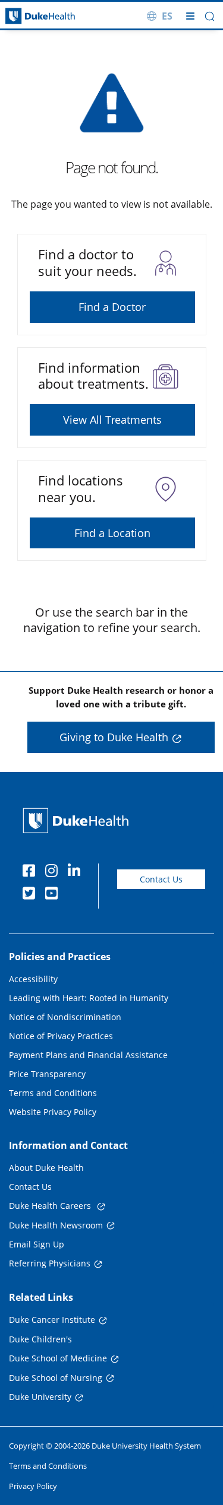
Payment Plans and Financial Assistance (88, 1055)
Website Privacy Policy (52, 1111)
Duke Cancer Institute (52, 1319)
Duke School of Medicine (58, 1358)
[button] (210, 16)
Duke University (40, 1396)
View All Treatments (112, 419)
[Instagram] (54, 872)
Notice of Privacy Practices (61, 1036)
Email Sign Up (36, 1244)
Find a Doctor (112, 307)
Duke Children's (40, 1339)
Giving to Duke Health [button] (113, 737)
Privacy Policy (33, 1486)
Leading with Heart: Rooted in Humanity (88, 998)
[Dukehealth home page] (28, 16)
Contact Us (161, 879)
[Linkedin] (77, 872)
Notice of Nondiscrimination (65, 1017)
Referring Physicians (49, 1263)
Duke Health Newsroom (56, 1225)
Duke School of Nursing (55, 1377)
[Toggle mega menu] (190, 16)
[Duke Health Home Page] (78, 820)
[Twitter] (31, 895)
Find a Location (112, 533)
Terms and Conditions (53, 1092)
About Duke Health (46, 1167)
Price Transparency (47, 1073)
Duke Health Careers (51, 1205)
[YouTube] (54, 895)
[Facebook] (31, 872)
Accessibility (33, 979)
